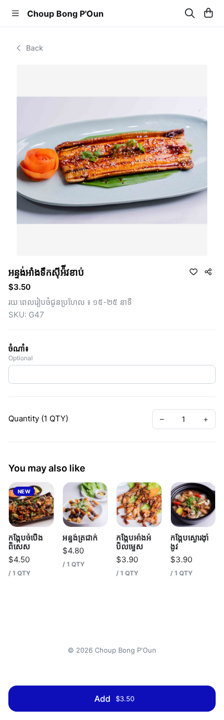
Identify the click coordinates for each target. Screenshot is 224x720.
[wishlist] (193, 271)
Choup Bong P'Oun (65, 13)
